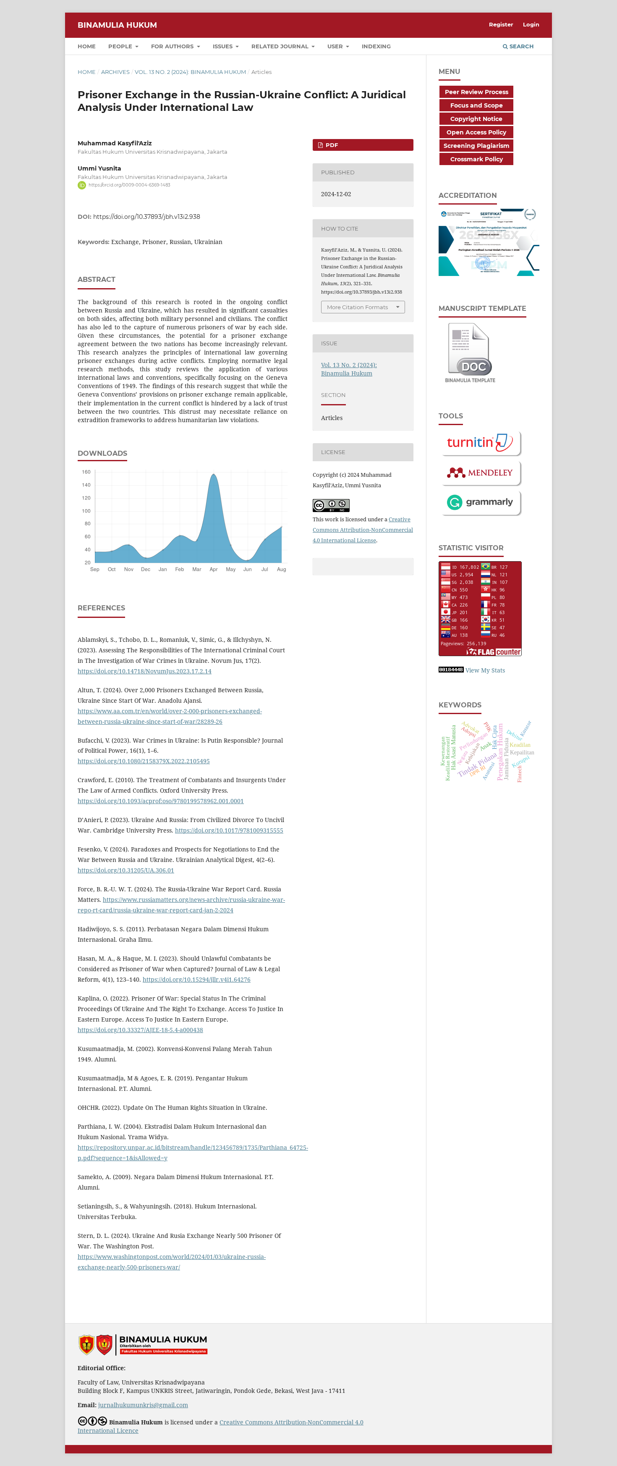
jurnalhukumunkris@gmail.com (143, 1405)
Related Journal (280, 46)
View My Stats (485, 670)
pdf (331, 145)
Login (531, 24)
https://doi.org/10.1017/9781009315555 (229, 830)
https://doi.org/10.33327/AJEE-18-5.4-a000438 (140, 1030)
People (121, 46)
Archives (115, 71)
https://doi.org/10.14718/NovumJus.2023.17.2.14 (145, 671)
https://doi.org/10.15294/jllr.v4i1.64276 (197, 979)
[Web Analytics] (451, 670)
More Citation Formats (357, 307)
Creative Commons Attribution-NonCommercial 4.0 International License (363, 529)
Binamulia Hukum (117, 25)
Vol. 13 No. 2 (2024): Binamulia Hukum (190, 71)
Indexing (376, 46)
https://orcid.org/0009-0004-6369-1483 (129, 185)
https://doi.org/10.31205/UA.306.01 (126, 870)
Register (501, 24)
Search (521, 46)
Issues (223, 46)
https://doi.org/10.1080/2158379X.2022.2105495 (144, 761)
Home (87, 46)
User (336, 46)
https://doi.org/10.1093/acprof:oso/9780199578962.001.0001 (161, 801)
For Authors (173, 46)
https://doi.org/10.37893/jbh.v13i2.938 (146, 217)
